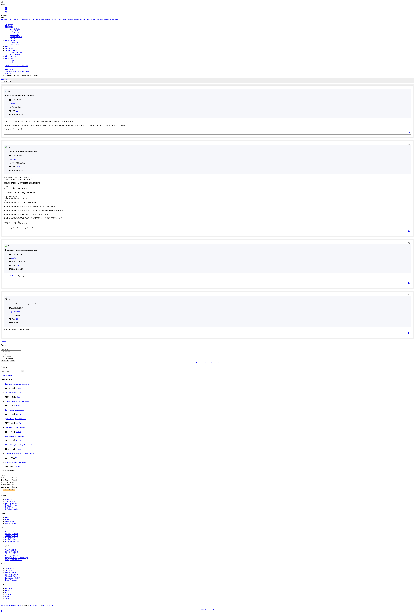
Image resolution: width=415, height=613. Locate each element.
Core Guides (9, 521)
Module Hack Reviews (95, 19)
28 (17, 319)
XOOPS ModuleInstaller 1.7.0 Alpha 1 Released (20, 453)
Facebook (8, 588)
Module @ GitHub (16, 52)
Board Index (14, 42)
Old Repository (15, 54)
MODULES (11, 50)
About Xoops (9, 499)
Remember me (8, 359)
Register (12, 62)
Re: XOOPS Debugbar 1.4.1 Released (17, 384)
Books (7, 517)
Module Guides (10, 523)
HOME (10, 25)
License (12, 39)
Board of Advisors (11, 503)
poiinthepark (15, 312)
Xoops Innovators (11, 505)
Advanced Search (7, 375)
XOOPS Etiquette (11, 509)
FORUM (10, 41)
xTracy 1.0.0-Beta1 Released (15, 436)
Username (4, 349)
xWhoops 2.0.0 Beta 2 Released (15, 427)
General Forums (18, 19)
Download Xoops (11, 532)
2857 (18, 167)
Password (4, 354)
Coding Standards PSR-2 (13, 560)
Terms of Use (5, 605)
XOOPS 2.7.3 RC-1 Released (15, 410)
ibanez (13, 103)
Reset (12, 361)
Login (12, 60)
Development (67, 19)
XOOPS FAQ (12, 56)
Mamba (18, 388)
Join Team (8, 570)
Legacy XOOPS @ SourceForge (16, 558)
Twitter (7, 598)
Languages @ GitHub (12, 538)
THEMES (10, 48)
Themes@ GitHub (11, 536)
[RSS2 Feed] (48, 605)
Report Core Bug (11, 580)
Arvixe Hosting (35, 605)
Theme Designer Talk (110, 19)
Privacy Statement (16, 37)
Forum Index (7, 19)
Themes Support (56, 19)
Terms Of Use (14, 35)
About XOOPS (15, 29)
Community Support (31, 19)
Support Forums (10, 540)
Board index (9, 69)
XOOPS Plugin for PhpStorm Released (18, 401)
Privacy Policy (16, 605)
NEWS (9, 46)
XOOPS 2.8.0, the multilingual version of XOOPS (21, 445)
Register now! (201, 363)
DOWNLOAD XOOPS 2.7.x (17, 66)
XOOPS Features (16, 33)
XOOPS (10, 27)
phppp (13, 159)
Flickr (7, 592)
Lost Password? (213, 363)
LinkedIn (8, 590)
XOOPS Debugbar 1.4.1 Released (16, 419)
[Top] (409, 133)
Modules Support (44, 19)
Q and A (8, 73)
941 (17, 265)
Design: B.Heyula (207, 609)
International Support (79, 19)
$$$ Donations (10, 568)
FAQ (7, 519)
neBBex (11, 276)
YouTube (8, 594)
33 (17, 111)
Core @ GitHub (10, 550)
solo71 (13, 258)
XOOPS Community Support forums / (18, 71)
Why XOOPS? (15, 31)
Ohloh (7, 596)
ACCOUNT (11, 58)
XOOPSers (9, 507)
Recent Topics (14, 44)
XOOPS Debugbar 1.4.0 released (16, 462)
